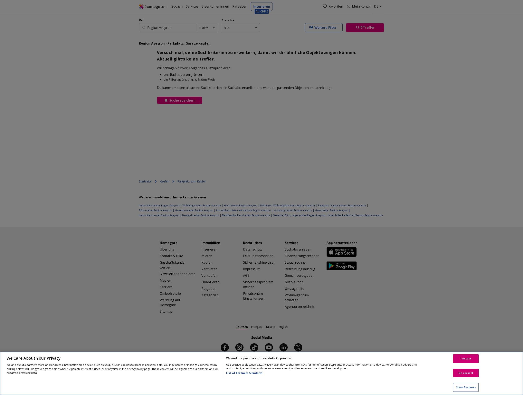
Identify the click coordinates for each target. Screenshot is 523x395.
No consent (465, 373)
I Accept (465, 358)
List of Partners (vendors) (244, 373)
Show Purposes (466, 387)
